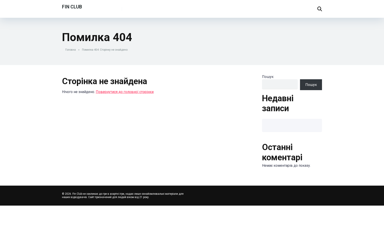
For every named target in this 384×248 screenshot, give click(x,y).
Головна (70, 49)
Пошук (268, 77)
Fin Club (72, 6)
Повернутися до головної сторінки (125, 92)
